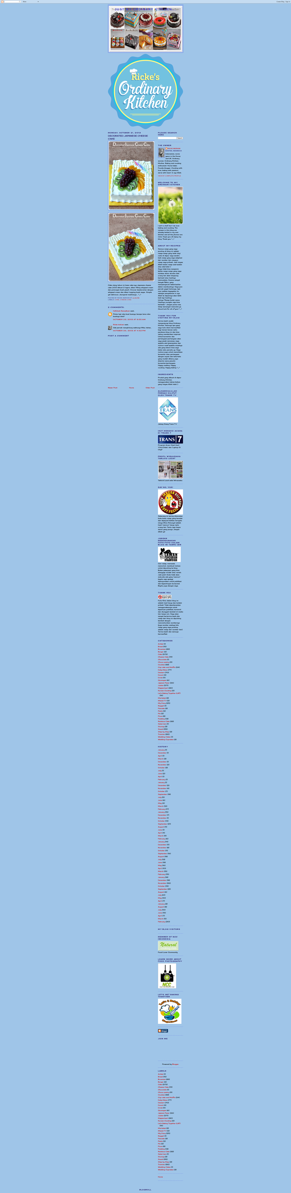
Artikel (160, 644)
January (161, 750)
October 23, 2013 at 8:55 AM (129, 319)
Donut (160, 675)
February (161, 779)
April (160, 756)
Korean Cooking (164, 691)
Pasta (160, 711)
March (160, 759)
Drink (160, 678)
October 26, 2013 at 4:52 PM (129, 331)
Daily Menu (162, 670)
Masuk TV (162, 701)
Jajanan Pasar (163, 683)
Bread (160, 646)
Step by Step (163, 732)
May (160, 803)
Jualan (160, 685)
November (162, 765)
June (160, 773)
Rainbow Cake (163, 721)
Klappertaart (163, 688)
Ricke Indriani (118, 324)
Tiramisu (161, 734)
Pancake (161, 708)
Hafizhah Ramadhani (121, 311)
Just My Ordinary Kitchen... (145, 9)
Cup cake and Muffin (166, 667)
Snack (160, 729)
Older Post (150, 388)
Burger (160, 652)
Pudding (161, 719)
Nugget (161, 706)
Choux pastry (163, 662)
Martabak (162, 698)
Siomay (161, 726)
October (161, 768)
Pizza (160, 716)
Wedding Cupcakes (165, 739)
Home (131, 388)
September (162, 794)
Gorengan (162, 680)
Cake (117, 299)
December (162, 753)
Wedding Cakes (164, 737)
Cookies (161, 665)
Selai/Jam (162, 724)
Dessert (161, 672)
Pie (159, 713)
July (159, 770)
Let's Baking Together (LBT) (169, 693)
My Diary (162, 703)
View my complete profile (169, 176)
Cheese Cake (125, 299)
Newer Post (112, 388)
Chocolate (162, 659)
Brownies (161, 649)
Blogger (175, 1064)
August (161, 827)
